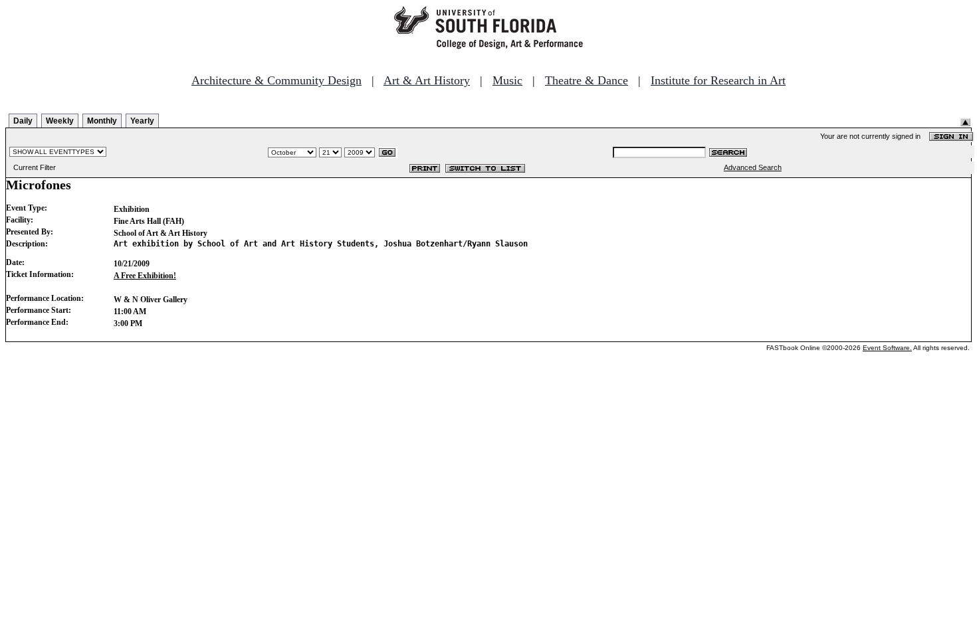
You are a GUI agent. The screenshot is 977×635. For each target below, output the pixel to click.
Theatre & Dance (586, 80)
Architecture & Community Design (276, 80)
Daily (23, 121)
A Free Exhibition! (145, 275)
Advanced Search (753, 167)
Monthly (102, 121)
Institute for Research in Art (718, 80)
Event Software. (887, 347)
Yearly (142, 121)
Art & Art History (426, 80)
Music (507, 80)
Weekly (60, 121)
